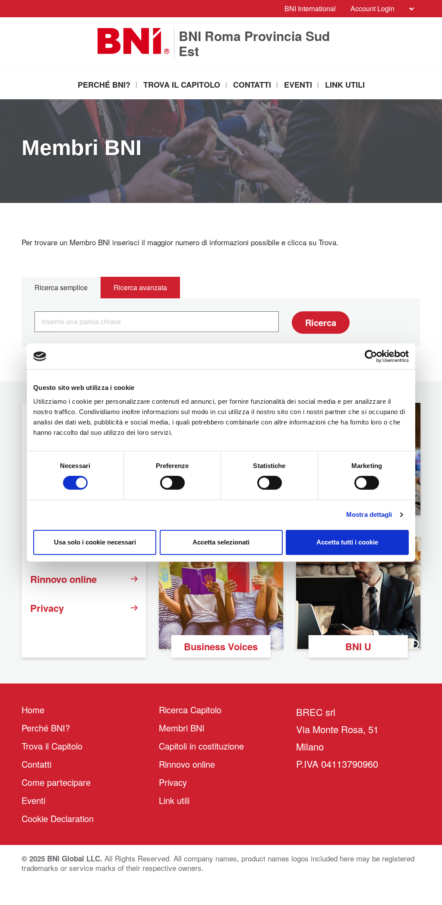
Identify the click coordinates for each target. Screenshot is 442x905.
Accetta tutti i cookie (347, 542)
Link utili (345, 84)
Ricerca (320, 322)
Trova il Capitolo (181, 84)
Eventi (298, 84)
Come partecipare (56, 782)
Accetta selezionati (221, 542)
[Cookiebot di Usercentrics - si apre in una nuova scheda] (371, 356)
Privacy (47, 608)
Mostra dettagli (369, 514)
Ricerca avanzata (140, 287)
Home (33, 709)
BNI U (358, 646)
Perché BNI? (104, 84)
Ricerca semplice (61, 287)
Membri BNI (182, 727)
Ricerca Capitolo (190, 709)
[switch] (172, 483)
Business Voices (221, 646)
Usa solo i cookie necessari (95, 542)
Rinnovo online (63, 579)
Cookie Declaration (58, 818)
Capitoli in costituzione (201, 746)
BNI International (310, 8)
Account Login (372, 8)
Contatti (252, 84)
